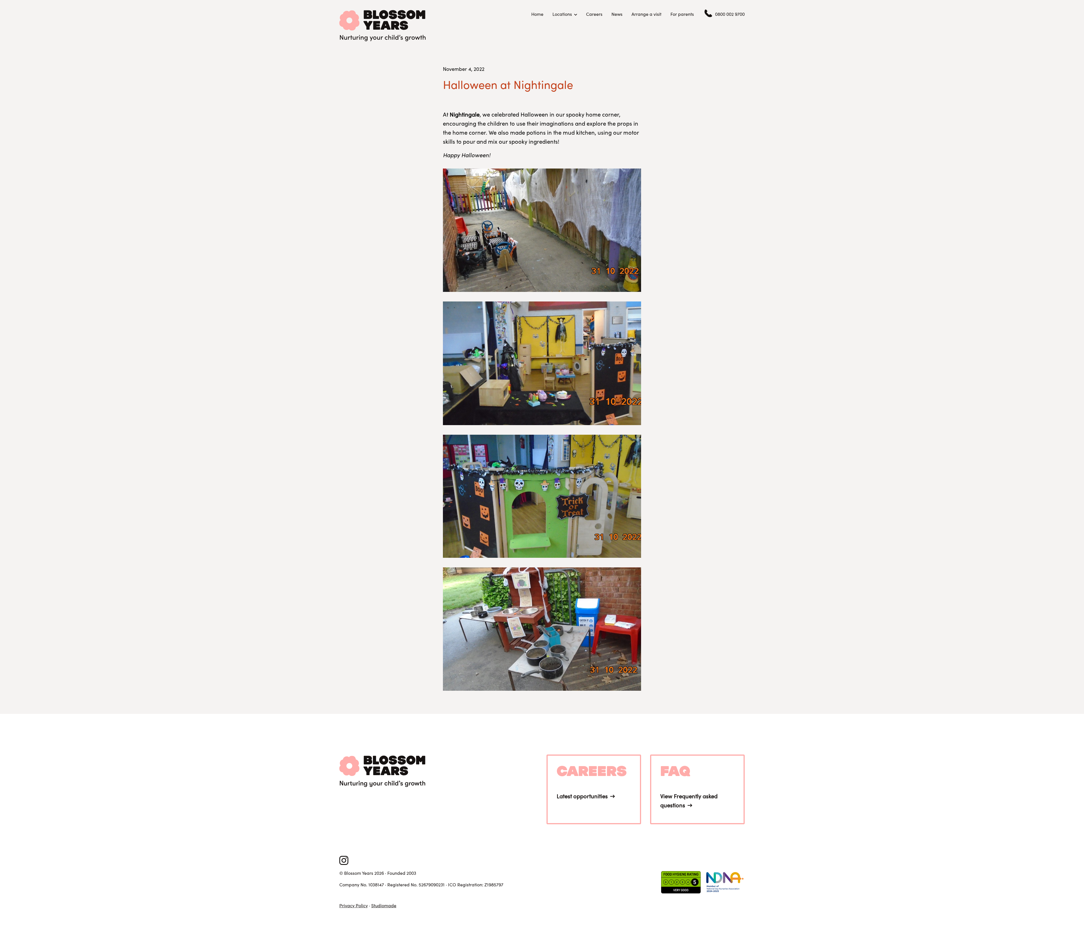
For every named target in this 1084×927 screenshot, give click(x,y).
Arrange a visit (646, 14)
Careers (594, 14)
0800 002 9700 (730, 14)
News (616, 14)
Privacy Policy (353, 905)
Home (537, 14)
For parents (682, 14)
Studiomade (383, 905)
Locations (562, 14)
